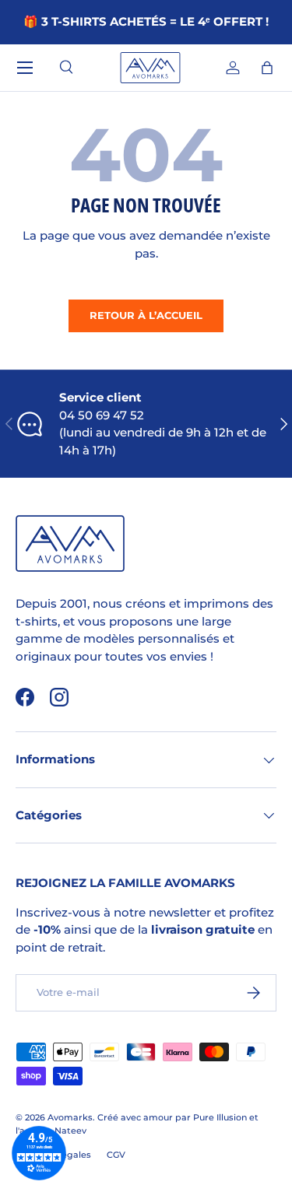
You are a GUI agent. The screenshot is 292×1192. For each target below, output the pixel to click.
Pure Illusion (220, 1117)
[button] (267, 68)
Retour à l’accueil (146, 315)
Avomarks (70, 1117)
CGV (116, 1154)
